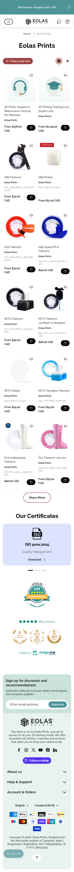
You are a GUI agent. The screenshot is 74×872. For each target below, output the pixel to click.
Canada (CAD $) (44, 805)
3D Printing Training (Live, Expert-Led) (54, 108)
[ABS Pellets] (54, 156)
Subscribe (57, 704)
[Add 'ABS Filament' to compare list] (31, 145)
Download (34, 559)
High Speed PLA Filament (48, 248)
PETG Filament (13, 318)
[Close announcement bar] (69, 7)
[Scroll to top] (37, 857)
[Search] (59, 22)
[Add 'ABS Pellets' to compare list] (65, 145)
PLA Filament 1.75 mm (52, 457)
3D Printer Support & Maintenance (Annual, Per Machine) (17, 110)
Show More (37, 497)
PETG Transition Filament (54, 390)
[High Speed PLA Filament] (54, 226)
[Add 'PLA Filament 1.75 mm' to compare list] (65, 426)
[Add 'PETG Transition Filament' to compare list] (65, 359)
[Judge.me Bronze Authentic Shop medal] (20, 637)
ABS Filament (12, 177)
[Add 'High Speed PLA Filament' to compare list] (65, 215)
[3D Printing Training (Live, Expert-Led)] (54, 86)
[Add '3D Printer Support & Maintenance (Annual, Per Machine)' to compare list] (31, 75)
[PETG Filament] (20, 298)
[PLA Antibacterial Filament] (20, 437)
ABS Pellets (45, 177)
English (20, 805)
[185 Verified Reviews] (37, 609)
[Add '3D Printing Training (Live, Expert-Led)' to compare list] (65, 75)
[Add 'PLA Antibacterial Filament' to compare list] (31, 426)
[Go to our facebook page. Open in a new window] (19, 750)
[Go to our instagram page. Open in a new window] (26, 750)
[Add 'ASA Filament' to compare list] (31, 215)
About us (14, 772)
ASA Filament (12, 247)
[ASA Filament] (20, 226)
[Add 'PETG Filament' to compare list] (31, 287)
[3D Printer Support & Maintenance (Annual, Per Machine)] (20, 86)
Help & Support (19, 782)
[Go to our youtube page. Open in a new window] (40, 750)
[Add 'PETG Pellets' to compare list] (31, 359)
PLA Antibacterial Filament (15, 459)
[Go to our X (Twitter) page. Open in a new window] (33, 750)
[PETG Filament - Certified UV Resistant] (54, 298)
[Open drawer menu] (8, 22)
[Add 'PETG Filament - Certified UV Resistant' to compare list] (65, 287)
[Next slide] (64, 7)
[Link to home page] (37, 722)
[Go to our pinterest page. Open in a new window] (48, 750)
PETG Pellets (12, 390)
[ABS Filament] (20, 156)
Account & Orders (21, 792)
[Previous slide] (10, 7)
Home (27, 33)
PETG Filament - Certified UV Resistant (51, 320)
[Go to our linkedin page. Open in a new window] (55, 750)
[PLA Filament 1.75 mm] (54, 437)
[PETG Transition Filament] (54, 370)
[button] (30, 570)
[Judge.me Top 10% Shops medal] (54, 637)
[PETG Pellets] (20, 370)
